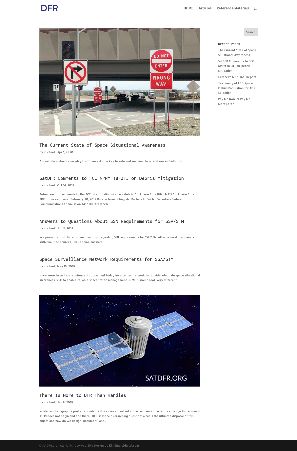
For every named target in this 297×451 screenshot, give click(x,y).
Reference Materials (233, 8)
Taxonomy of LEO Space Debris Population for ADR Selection (236, 88)
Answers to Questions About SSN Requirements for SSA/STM (111, 221)
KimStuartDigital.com (124, 445)
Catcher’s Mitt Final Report (237, 77)
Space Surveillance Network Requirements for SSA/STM (106, 259)
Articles (205, 8)
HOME (188, 8)
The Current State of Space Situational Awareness (102, 145)
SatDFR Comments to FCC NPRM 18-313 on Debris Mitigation (111, 178)
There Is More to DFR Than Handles (82, 395)
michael (49, 152)
